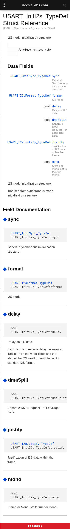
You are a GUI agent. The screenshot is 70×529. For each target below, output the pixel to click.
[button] (35, 526)
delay (56, 106)
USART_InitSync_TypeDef (31, 76)
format (57, 95)
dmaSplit (59, 120)
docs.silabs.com (35, 5)
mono (55, 162)
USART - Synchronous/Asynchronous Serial (29, 28)
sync (55, 76)
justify (58, 142)
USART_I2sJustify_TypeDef (29, 142)
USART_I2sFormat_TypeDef (30, 95)
